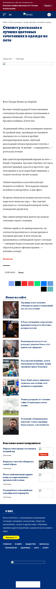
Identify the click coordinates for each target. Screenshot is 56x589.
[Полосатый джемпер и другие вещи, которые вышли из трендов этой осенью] (46, 477)
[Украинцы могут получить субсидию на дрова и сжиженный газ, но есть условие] (11, 310)
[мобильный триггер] (5, 15)
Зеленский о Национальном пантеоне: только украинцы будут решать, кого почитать (35, 421)
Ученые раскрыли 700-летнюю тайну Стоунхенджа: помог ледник (35, 402)
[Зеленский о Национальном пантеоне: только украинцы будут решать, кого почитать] (11, 426)
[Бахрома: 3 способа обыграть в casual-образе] (46, 464)
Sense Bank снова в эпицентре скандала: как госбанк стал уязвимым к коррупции (35, 383)
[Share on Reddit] (41, 46)
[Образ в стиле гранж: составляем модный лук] (46, 451)
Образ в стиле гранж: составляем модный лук (19, 450)
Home (5, 22)
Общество (43, 454)
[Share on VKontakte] (46, 46)
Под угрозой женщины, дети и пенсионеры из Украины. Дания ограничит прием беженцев (36, 363)
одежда (21, 272)
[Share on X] (10, 46)
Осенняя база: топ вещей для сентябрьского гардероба (17, 491)
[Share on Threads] (10, 52)
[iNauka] (28, 15)
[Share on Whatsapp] (26, 46)
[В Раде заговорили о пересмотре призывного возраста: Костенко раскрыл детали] (11, 329)
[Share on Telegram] (5, 52)
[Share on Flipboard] (15, 46)
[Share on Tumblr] (36, 46)
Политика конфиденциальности (16, 5)
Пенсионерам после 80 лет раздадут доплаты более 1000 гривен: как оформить (35, 344)
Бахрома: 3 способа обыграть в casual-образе (18, 463)
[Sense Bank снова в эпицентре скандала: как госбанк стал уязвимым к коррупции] (11, 387)
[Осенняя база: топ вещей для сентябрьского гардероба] (46, 493)
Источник (8, 259)
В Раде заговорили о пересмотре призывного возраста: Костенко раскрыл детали (37, 325)
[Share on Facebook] (5, 46)
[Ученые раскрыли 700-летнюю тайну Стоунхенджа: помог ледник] (11, 406)
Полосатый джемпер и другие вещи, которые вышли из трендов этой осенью (18, 477)
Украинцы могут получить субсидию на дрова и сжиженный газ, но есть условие (37, 305)
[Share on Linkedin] (31, 46)
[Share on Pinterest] (20, 46)
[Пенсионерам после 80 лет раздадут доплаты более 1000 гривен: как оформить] (11, 348)
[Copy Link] (15, 52)
